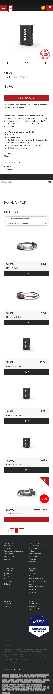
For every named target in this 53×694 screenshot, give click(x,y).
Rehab (29, 682)
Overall (40, 680)
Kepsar (24, 677)
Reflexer (22, 682)
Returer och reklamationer (14, 551)
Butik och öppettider (36, 546)
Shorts (43, 682)
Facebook (7, 603)
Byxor (35, 675)
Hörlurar (12, 677)
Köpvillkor (7, 548)
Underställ (10, 690)
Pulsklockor (15, 682)
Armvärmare (14, 675)
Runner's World (34, 603)
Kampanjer (33, 592)
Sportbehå (12, 685)
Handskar (6, 677)
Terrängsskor (16, 687)
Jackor (19, 677)
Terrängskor (8, 579)
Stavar (28, 685)
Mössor (34, 680)
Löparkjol (11, 680)
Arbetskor (6, 675)
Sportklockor (21, 685)
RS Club (31, 551)
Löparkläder (8, 570)
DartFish (32, 562)
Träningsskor (9, 573)
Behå (21, 675)
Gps (48, 675)
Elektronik (8, 581)
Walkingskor (19, 690)
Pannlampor (6, 682)
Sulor (40, 685)
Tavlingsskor (6, 687)
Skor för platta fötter (36, 587)
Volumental (33, 559)
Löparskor (27, 680)
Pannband (46, 680)
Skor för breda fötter (36, 576)
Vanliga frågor (9, 556)
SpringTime (33, 606)
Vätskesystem (39, 690)
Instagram (7, 606)
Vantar (27, 690)
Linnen (5, 680)
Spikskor (5, 685)
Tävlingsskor (8, 576)
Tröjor (44, 687)
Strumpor (34, 685)
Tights (23, 687)
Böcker (26, 675)
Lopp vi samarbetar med (37, 609)
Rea (30, 595)
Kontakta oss (8, 546)
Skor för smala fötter (36, 579)
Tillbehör (7, 584)
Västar (32, 690)
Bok (31, 675)
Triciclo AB (17, 669)
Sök (49, 182)
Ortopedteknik (34, 548)
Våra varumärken (35, 554)
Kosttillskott (41, 677)
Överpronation (34, 589)
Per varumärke (34, 573)
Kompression (32, 677)
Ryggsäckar (35, 682)
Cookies (7, 559)
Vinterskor (6, 692)
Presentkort (8, 554)
